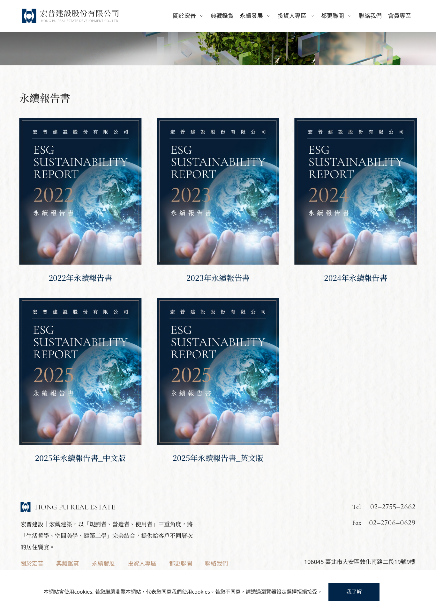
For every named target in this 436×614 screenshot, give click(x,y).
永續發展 (103, 563)
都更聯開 (180, 563)
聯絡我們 (370, 16)
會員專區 (399, 16)
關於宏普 (31, 563)
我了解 (354, 591)
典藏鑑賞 (222, 16)
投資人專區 (142, 563)
